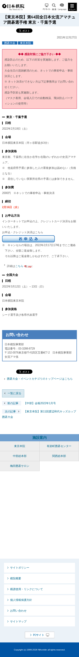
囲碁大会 (9, 43)
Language (62, 6)
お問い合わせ (18, 610)
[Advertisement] (39, 514)
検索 (54, 6)
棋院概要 (15, 578)
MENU (72, 7)
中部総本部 (20, 456)
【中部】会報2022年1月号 (31, 403)
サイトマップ (18, 621)
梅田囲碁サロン (19, 465)
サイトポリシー (19, 567)
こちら (19, 266)
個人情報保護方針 (21, 599)
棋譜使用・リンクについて (26, 589)
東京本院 (25, 43)
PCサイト (46, 7)
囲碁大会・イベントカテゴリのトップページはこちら (40, 378)
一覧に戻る (14, 393)
